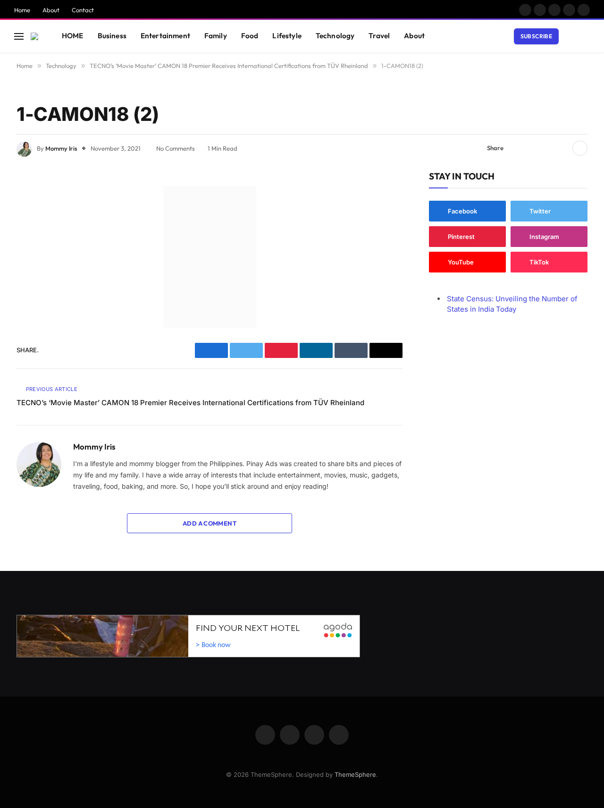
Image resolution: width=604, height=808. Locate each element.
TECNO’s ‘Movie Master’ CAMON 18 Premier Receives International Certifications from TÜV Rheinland (190, 402)
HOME (73, 35)
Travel (379, 35)
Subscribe (536, 36)
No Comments (175, 148)
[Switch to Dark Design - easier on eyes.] (571, 36)
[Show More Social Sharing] (579, 148)
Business (112, 35)
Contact (83, 10)
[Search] (585, 36)
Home (22, 10)
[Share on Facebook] (516, 148)
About (50, 10)
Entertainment (165, 35)
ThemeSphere (355, 774)
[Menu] (19, 36)
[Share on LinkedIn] (561, 148)
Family (215, 35)
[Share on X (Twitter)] (531, 148)
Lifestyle (286, 35)
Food (250, 35)
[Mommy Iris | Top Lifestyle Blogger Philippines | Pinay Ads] (34, 36)
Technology (335, 35)
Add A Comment (209, 523)
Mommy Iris (61, 148)
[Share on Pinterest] (546, 148)
